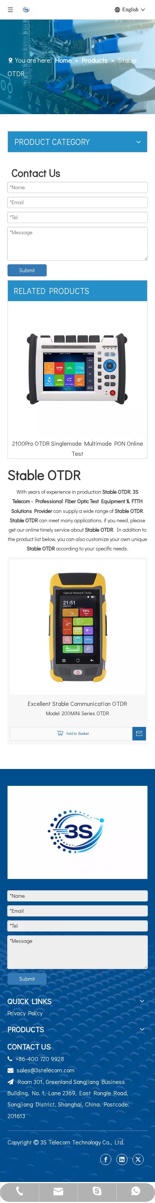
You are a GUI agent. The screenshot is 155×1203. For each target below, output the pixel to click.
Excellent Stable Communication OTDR (77, 703)
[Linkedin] (122, 1159)
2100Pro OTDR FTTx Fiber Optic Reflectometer (77, 443)
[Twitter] (138, 1159)
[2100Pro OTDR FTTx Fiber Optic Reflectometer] (77, 368)
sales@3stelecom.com (45, 1070)
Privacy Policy (25, 1013)
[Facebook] (105, 1159)
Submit (27, 270)
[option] (77, 374)
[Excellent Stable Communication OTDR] (77, 626)
